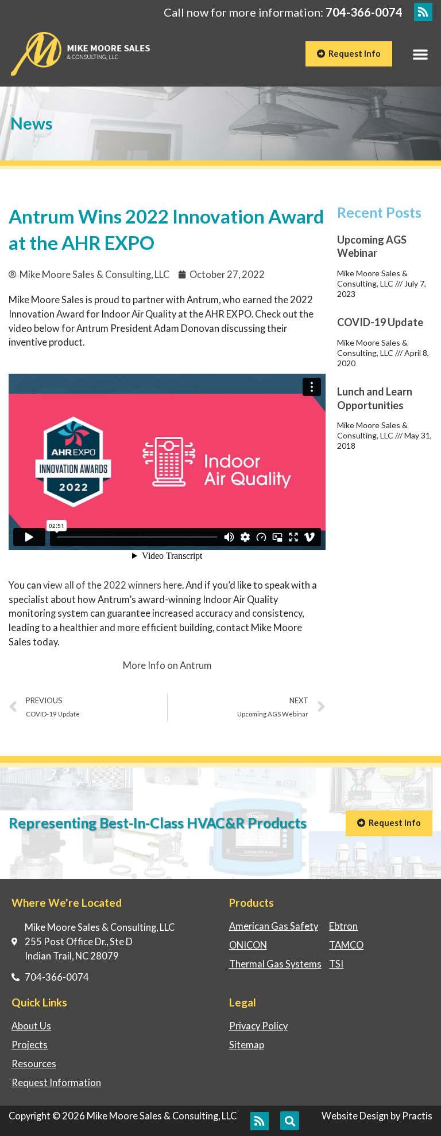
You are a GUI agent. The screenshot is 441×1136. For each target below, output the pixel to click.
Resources (33, 1063)
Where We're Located (66, 902)
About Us (31, 1025)
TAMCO (346, 944)
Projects (29, 1044)
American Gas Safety (273, 925)
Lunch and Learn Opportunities (374, 398)
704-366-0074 (364, 12)
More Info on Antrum (167, 665)
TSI (336, 963)
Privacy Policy (258, 1025)
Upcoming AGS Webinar (372, 246)
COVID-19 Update (380, 322)
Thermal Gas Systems (275, 963)
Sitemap (246, 1044)
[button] (420, 54)
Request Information (56, 1082)
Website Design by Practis (377, 1115)
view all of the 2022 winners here (112, 584)
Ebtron (343, 925)
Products (251, 902)
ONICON (248, 944)
